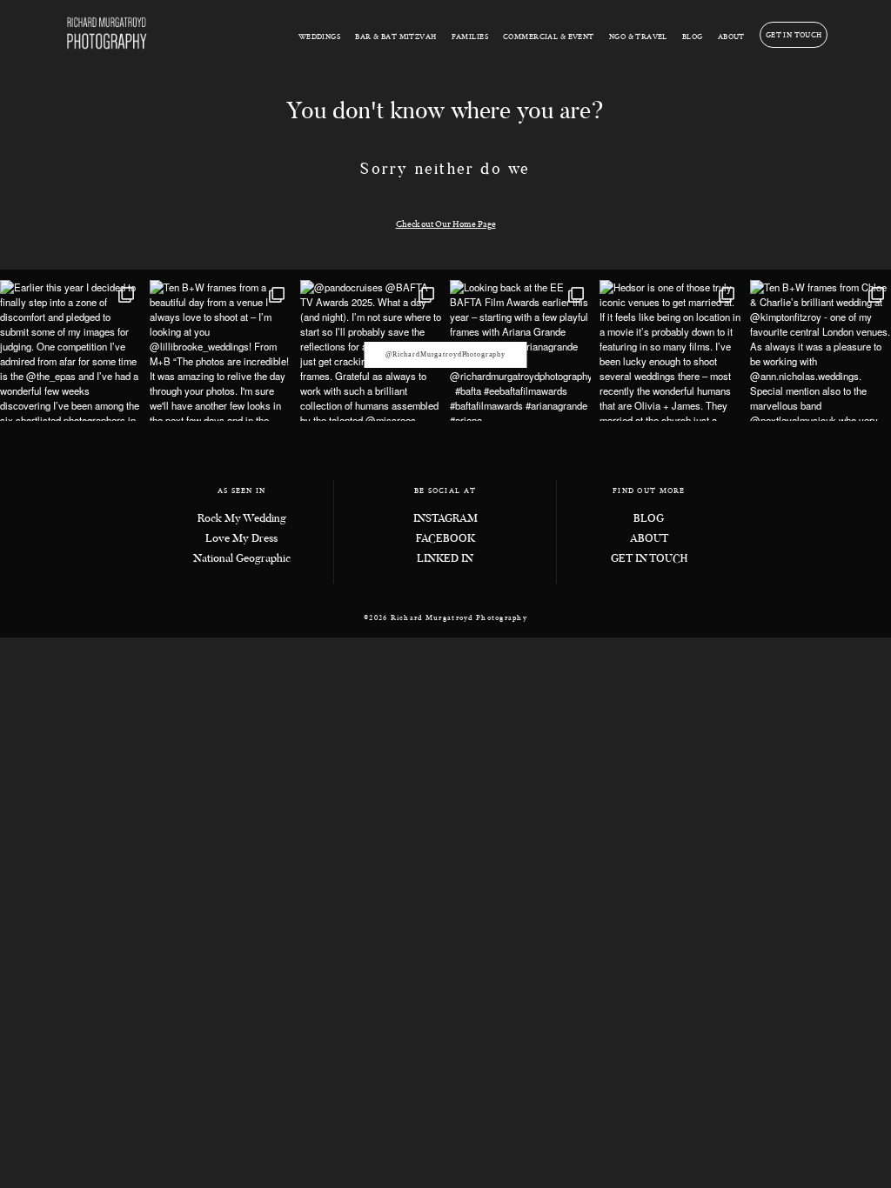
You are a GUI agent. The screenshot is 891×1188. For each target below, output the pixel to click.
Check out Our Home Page (446, 223)
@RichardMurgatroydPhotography (445, 354)
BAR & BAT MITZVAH (395, 36)
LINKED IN (445, 559)
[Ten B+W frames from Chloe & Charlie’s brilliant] (820, 350)
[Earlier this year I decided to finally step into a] (70, 350)
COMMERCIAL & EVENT (548, 36)
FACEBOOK (445, 539)
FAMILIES (470, 36)
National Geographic (242, 559)
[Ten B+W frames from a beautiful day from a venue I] (220, 350)
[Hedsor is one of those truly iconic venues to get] (670, 350)
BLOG (692, 36)
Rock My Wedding (242, 519)
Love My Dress (241, 539)
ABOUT (731, 36)
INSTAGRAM (445, 519)
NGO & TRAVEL (638, 36)
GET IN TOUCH (794, 34)
